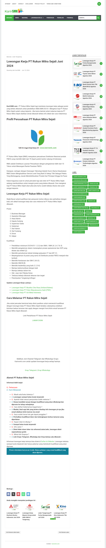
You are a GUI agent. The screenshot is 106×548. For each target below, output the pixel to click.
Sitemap (7, 4)
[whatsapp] (23, 494)
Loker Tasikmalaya (80, 225)
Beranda (9, 17)
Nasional (25, 17)
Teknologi (60, 17)
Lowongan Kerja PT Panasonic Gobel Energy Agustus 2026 (91, 140)
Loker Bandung (79, 197)
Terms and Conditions (54, 4)
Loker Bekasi (78, 204)
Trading (91, 201)
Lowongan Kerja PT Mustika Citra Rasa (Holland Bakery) (32, 288)
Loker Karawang (80, 183)
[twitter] (13, 494)
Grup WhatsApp (44, 370)
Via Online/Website (80, 194)
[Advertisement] (53, 37)
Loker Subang (78, 232)
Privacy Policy (40, 4)
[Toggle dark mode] (99, 4)
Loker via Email (79, 201)
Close (53, 518)
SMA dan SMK (78, 211)
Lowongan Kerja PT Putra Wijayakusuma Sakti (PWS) (31, 290)
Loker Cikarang (79, 176)
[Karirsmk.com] (14, 10)
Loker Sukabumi (79, 218)
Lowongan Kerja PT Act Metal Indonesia (26, 293)
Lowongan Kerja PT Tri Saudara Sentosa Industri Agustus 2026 (90, 150)
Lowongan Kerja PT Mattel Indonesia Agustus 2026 (89, 96)
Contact (21, 4)
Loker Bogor (78, 214)
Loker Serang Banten (80, 207)
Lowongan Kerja (36, 17)
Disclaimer (29, 4)
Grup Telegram (31, 370)
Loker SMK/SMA (79, 190)
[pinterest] (18, 494)
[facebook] (8, 494)
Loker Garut (78, 221)
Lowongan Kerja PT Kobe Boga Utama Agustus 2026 (89, 107)
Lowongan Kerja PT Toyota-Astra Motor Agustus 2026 (89, 74)
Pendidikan (50, 17)
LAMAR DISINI (37, 320)
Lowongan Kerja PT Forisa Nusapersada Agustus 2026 (89, 63)
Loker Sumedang (92, 221)
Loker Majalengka (80, 228)
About (14, 4)
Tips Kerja (95, 207)
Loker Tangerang (80, 187)
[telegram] (28, 494)
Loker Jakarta (93, 190)
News (17, 17)
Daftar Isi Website (47, 441)
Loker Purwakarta (92, 214)
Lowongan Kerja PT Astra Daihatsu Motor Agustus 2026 (90, 117)
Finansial (70, 17)
